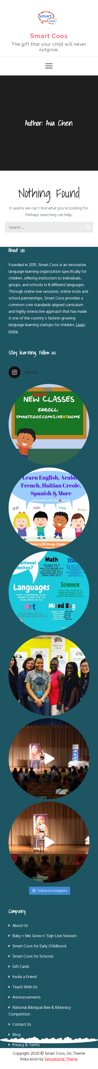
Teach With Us (24, 986)
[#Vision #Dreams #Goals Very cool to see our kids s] (49, 758)
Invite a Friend (24, 976)
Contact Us (21, 1024)
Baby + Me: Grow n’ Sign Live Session (44, 935)
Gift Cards (20, 966)
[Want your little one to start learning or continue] (49, 508)
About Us (20, 925)
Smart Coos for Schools (33, 956)
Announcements (26, 997)
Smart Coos (49, 36)
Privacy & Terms (26, 1044)
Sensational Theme (61, 1059)
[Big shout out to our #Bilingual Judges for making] (49, 675)
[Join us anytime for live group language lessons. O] (49, 424)
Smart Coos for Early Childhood (39, 946)
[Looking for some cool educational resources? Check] (49, 591)
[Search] (87, 227)
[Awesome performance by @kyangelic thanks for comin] (49, 842)
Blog (16, 1034)
